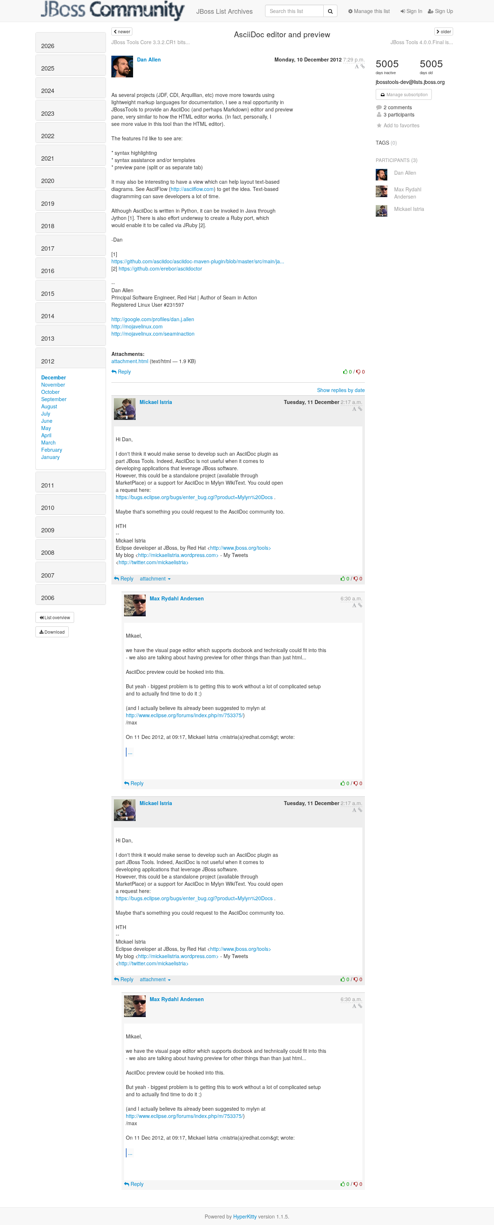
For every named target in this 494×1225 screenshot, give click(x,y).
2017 (47, 248)
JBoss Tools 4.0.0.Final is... (422, 42)
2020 (47, 180)
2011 (47, 485)
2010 (47, 507)
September (54, 399)
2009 (47, 530)
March (48, 442)
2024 (47, 90)
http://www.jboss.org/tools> (240, 547)
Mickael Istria (156, 401)
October (50, 391)
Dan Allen (149, 59)
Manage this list (371, 10)
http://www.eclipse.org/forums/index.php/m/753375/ (184, 715)
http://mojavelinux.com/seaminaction (153, 333)
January (50, 456)
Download (54, 632)
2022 (47, 135)
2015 (47, 293)
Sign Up (443, 10)
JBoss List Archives (224, 11)
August (49, 406)
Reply (123, 371)
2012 (47, 361)
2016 (47, 270)
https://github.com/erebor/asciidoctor (160, 268)
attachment (153, 578)
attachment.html (129, 361)
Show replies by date (341, 390)
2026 (47, 45)
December (53, 377)
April (46, 435)
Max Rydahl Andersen (177, 598)
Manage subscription (407, 94)
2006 (47, 597)
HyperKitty (245, 1216)
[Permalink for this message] (363, 66)
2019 (47, 203)
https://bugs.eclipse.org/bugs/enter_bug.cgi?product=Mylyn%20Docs (194, 497)
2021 (47, 158)
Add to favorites (402, 125)
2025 (47, 68)
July (45, 413)
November (53, 384)
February (51, 449)
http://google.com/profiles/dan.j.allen (152, 319)
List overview (56, 617)
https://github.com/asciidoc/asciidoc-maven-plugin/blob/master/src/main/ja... (197, 261)
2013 (47, 338)
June (46, 420)
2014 (47, 315)
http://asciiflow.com (192, 188)
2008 (47, 552)
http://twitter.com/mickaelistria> (154, 562)
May (46, 427)
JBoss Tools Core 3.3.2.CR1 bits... (150, 42)
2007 (47, 575)
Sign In (413, 10)
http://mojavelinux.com (137, 326)
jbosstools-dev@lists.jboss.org (410, 81)
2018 (47, 225)
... (130, 752)
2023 (47, 113)
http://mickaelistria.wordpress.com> (178, 554)
